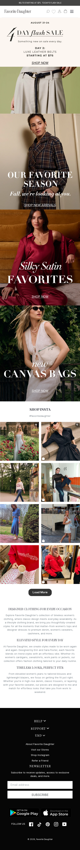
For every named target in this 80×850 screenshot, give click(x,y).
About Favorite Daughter (40, 744)
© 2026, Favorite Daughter (40, 839)
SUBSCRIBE (40, 795)
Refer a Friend (40, 760)
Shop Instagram (40, 755)
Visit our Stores (40, 749)
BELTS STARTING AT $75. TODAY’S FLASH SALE (40, 3)
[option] (40, 3)
